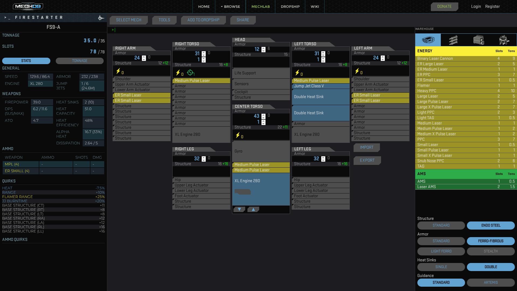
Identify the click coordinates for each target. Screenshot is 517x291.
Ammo (7, 149)
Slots (8, 46)
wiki (315, 7)
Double (491, 267)
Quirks (9, 181)
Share (243, 20)
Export (367, 160)
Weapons (11, 94)
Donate (444, 7)
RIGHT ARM (125, 48)
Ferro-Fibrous (491, 241)
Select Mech (128, 20)
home (204, 7)
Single (441, 267)
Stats (26, 61)
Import (366, 148)
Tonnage (11, 35)
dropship (290, 7)
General (11, 68)
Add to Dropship (203, 20)
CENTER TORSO (249, 107)
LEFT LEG (302, 149)
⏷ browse (230, 7)
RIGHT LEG (184, 149)
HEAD (240, 40)
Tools (164, 20)
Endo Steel (491, 225)
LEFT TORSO (305, 44)
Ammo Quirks (14, 240)
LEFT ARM (363, 48)
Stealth (491, 251)
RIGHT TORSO (187, 44)
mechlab (260, 7)
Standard (441, 225)
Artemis (491, 283)
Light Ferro (441, 251)
